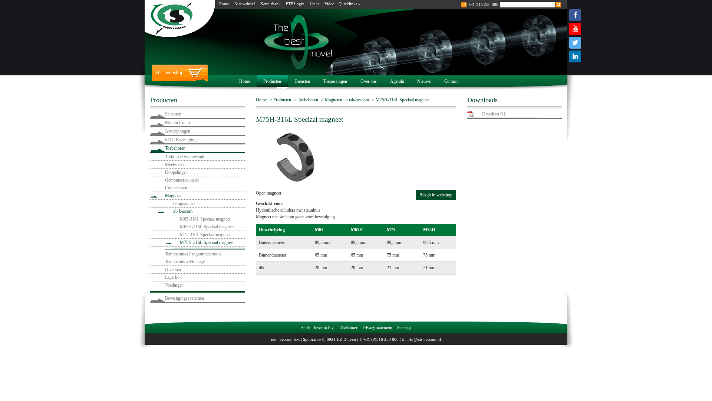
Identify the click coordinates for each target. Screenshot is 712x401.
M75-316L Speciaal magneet (205, 234)
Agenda (397, 81)
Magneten (173, 195)
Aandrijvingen (177, 131)
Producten (272, 81)
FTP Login (295, 3)
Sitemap (404, 327)
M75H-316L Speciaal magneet (207, 242)
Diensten (302, 81)
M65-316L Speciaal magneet (205, 219)
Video (329, 3)
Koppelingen (176, 172)
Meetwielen (175, 164)
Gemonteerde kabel (182, 180)
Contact (451, 81)
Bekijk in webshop (435, 195)
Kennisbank (270, 3)
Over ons (368, 81)
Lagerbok (173, 277)
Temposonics (183, 203)
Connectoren (176, 187)
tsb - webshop (169, 72)
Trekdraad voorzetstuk (184, 156)
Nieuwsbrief (244, 3)
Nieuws (424, 81)
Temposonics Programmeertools (193, 254)
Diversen (173, 269)
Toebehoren (175, 148)
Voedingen (174, 285)
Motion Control (178, 122)
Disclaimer (348, 327)
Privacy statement (377, 327)
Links (314, 3)
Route (224, 3)
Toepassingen (335, 81)
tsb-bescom (182, 211)
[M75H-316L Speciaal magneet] (295, 156)
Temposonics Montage (185, 261)
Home (244, 81)
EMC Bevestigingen (183, 139)
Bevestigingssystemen (184, 298)
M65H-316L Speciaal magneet (207, 226)
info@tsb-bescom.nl (423, 339)
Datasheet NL (494, 114)
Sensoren (173, 114)
